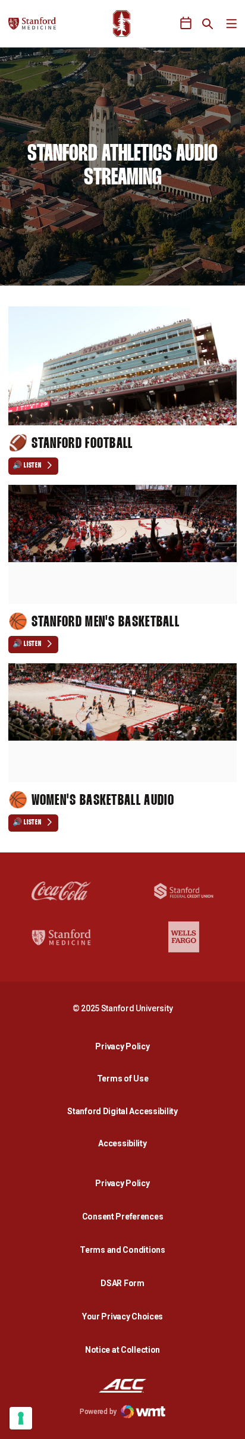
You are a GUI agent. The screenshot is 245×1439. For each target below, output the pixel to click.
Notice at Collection (122, 1350)
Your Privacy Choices (122, 1316)
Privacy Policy (125, 1046)
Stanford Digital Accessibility (125, 1111)
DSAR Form (122, 1283)
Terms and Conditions (122, 1250)
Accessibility (125, 1143)
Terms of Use (123, 1078)
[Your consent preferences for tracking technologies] (21, 1418)
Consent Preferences (123, 1216)
